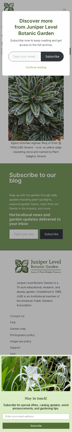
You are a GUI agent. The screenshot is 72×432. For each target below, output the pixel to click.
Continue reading (36, 67)
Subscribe (52, 56)
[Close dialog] (69, 357)
